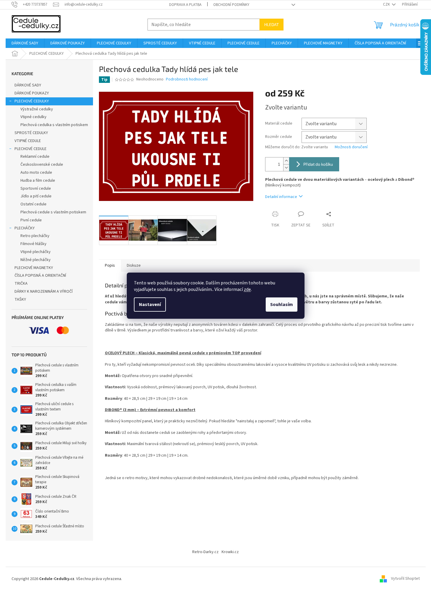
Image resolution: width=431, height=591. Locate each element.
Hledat (271, 24)
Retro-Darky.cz (205, 552)
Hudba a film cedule (37, 180)
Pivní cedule (31, 220)
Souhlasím (281, 304)
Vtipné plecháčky (35, 252)
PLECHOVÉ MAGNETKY (34, 268)
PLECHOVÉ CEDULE (31, 149)
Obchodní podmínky (231, 4)
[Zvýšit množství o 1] (286, 160)
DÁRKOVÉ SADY (28, 85)
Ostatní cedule (33, 204)
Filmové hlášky (33, 244)
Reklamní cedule (34, 157)
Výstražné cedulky (36, 109)
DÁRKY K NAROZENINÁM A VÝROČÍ (44, 291)
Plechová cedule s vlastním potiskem (53, 212)
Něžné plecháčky (35, 260)
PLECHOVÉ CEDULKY (32, 101)
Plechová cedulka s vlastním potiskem (54, 125)
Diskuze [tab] (134, 265)
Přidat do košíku (318, 164)
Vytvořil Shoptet (405, 579)
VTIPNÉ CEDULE (28, 141)
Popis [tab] (110, 265)
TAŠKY (20, 299)
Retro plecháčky (34, 236)
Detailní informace (281, 197)
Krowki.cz (230, 552)
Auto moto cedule (36, 172)
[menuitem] (25, 43)
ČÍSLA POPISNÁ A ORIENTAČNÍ (40, 275)
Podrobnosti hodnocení (187, 79)
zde (247, 289)
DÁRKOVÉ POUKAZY (32, 93)
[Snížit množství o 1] (286, 167)
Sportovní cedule (35, 188)
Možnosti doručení (351, 147)
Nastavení (150, 304)
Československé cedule (41, 165)
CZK (387, 4)
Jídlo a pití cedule (36, 196)
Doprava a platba (185, 4)
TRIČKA (21, 283)
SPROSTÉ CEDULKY (31, 133)
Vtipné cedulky (33, 117)
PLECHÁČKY (25, 228)
